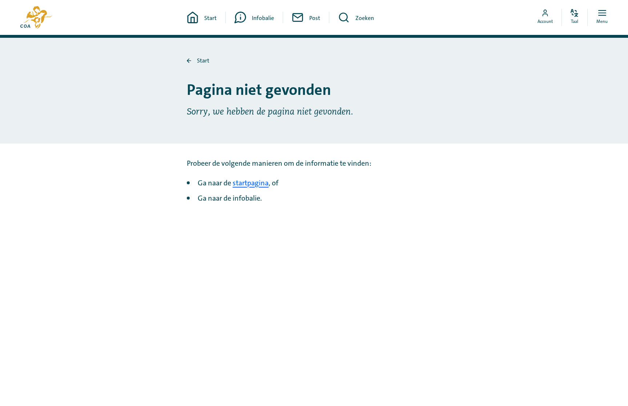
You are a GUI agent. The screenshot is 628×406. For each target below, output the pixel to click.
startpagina (251, 183)
